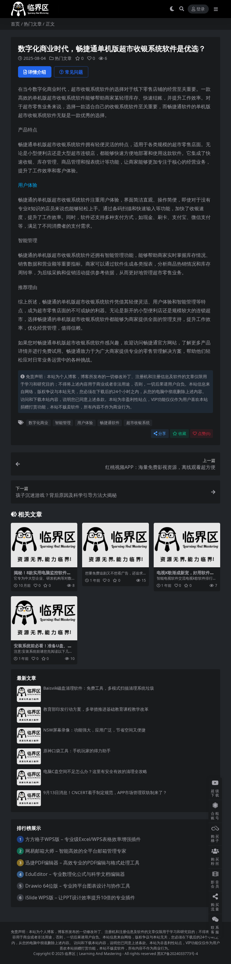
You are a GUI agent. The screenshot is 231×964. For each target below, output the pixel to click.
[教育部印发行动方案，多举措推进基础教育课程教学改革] (29, 715)
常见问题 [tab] (74, 72)
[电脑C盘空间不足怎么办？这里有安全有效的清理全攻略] (29, 777)
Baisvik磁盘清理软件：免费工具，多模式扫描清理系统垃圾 (98, 688)
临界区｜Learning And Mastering (93, 953)
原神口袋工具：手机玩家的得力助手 (77, 750)
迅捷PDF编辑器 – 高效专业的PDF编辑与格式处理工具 (82, 862)
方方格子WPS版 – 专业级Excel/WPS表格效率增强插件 (83, 839)
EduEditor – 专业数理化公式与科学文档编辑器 (75, 874)
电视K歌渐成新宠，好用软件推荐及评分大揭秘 (185, 575)
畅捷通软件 (109, 422)
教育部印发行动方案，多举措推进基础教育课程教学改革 (96, 709)
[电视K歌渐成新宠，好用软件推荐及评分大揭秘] (187, 545)
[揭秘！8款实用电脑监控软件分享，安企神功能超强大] (44, 545)
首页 (15, 24)
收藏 (182, 433)
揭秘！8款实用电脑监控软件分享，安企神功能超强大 (42, 575)
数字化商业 (38, 422)
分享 (162, 433)
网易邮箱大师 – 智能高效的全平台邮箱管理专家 (75, 851)
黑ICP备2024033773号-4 (177, 953)
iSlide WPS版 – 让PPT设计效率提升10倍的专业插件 (80, 897)
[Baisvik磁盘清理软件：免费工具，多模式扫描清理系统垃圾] (29, 694)
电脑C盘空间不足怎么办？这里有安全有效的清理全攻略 (95, 771)
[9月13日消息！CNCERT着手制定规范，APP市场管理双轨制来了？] (29, 798)
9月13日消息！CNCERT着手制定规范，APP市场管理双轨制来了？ (105, 792)
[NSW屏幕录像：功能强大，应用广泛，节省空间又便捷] (29, 736)
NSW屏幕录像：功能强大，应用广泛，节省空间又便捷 (94, 730)
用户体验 (27, 185)
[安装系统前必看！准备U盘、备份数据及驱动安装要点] (44, 618)
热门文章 (33, 24)
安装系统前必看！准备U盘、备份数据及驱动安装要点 (43, 648)
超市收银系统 (138, 422)
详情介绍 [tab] (37, 72)
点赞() (204, 433)
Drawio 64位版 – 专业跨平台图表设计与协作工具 (77, 885)
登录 (200, 9)
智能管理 (63, 422)
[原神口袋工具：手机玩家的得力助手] (29, 756)
